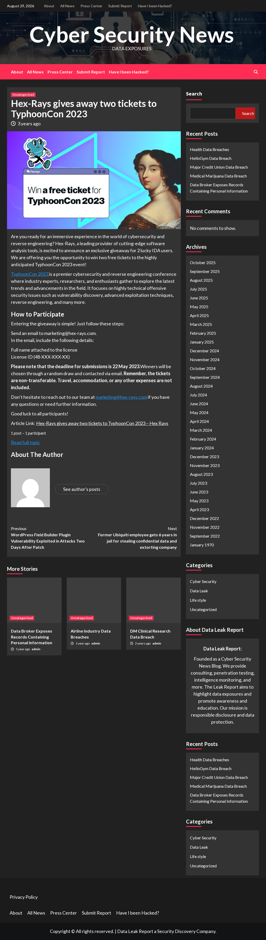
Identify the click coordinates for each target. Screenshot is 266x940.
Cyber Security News (131, 34)
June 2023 (199, 491)
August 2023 (201, 474)
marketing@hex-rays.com (121, 397)
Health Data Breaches (209, 149)
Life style (198, 600)
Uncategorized (23, 95)
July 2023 (198, 483)
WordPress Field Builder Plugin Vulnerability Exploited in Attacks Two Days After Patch (48, 538)
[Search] (255, 72)
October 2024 (203, 368)
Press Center (91, 6)
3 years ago (29, 123)
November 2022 (205, 527)
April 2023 (199, 509)
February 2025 (203, 333)
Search (194, 93)
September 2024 (205, 377)
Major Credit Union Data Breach (219, 166)
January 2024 (202, 447)
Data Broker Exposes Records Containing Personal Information (31, 636)
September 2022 (205, 535)
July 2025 (198, 288)
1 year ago (23, 649)
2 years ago (143, 643)
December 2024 (204, 350)
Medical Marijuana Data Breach (218, 175)
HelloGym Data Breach (210, 158)
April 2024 (199, 421)
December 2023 (204, 456)
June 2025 (199, 297)
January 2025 (202, 341)
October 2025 (203, 262)
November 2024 (205, 359)
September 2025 (205, 271)
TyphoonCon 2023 (30, 274)
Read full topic (25, 442)
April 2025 (199, 315)
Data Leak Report (135, 931)
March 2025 (201, 324)
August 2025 (201, 280)
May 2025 (199, 306)
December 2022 (204, 518)
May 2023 (199, 500)
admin (36, 649)
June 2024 (199, 403)
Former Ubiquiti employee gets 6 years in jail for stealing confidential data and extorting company (137, 538)
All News (67, 6)
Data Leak (199, 590)
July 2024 (198, 394)
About (49, 6)
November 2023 (205, 465)
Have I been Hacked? (155, 6)
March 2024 (201, 430)
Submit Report (120, 6)
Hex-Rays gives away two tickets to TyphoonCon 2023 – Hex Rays (102, 423)
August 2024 (201, 385)
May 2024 (199, 412)
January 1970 (202, 544)
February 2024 (203, 438)
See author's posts (81, 489)
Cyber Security (203, 581)
